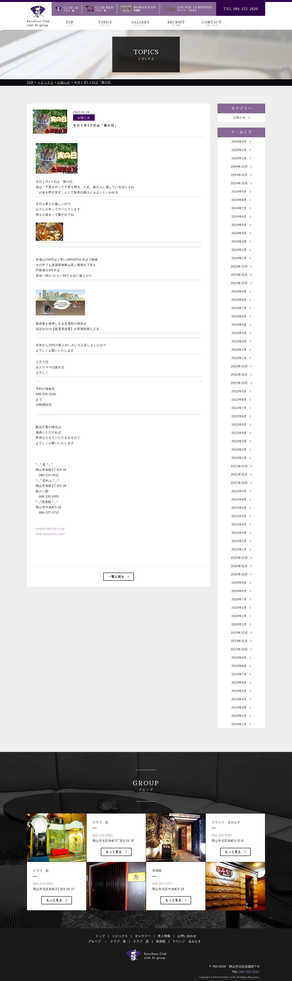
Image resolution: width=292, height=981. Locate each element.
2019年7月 (239, 674)
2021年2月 (239, 541)
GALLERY (140, 23)
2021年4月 (239, 524)
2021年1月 (239, 549)
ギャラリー (143, 935)
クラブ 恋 (141, 941)
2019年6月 (239, 682)
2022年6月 (239, 416)
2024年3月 (239, 241)
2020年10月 (239, 574)
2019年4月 (239, 699)
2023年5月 (239, 324)
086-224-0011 (43, 883)
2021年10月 (239, 482)
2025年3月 (239, 141)
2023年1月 (239, 358)
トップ (100, 935)
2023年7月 (239, 308)
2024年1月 (239, 258)
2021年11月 (239, 474)
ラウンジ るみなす (186, 941)
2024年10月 (239, 183)
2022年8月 (239, 399)
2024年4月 (239, 233)
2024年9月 (239, 191)
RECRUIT (176, 23)
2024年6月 (239, 216)
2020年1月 (239, 624)
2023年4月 (239, 333)
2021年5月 (239, 516)
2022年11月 (239, 374)
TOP (69, 23)
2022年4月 (239, 433)
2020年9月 (239, 582)
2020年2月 (239, 616)
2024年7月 (239, 208)
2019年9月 (239, 657)
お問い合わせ (186, 935)
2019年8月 (239, 666)
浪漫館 (160, 941)
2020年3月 (239, 607)
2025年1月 (239, 158)
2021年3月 (239, 532)
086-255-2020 (249, 971)
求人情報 (164, 935)
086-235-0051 (103, 835)
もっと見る (54, 900)
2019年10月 (239, 649)
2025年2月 (239, 150)
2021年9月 (239, 491)
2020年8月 (239, 591)
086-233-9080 (222, 835)
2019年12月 (239, 632)
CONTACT (211, 23)
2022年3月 (239, 441)
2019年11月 (239, 641)
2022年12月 (239, 366)
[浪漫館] (138, 8)
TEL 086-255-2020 (240, 9)
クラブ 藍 (118, 941)
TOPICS (105, 23)
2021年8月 (239, 499)
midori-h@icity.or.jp (50, 528)
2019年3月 (239, 707)
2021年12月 (239, 466)
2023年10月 (239, 283)
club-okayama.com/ (50, 534)
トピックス (120, 935)
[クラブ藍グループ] (38, 24)
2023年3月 (239, 341)
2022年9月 (239, 391)
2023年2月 (239, 349)
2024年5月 (239, 224)
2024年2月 (239, 249)
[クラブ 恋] (99, 8)
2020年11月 (239, 566)
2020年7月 (239, 599)
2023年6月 (239, 316)
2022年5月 (239, 424)
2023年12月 (239, 266)
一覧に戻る (116, 576)
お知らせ (239, 117)
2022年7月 (239, 408)
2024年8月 (239, 200)
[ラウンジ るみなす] (188, 8)
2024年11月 (239, 175)
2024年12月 (239, 166)
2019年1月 (239, 724)
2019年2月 (239, 715)
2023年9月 (239, 291)
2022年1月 (239, 457)
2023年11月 (239, 274)
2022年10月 (239, 383)
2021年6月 (239, 507)
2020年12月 (239, 557)
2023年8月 (239, 299)
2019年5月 (239, 691)
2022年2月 (239, 449)
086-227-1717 (162, 883)
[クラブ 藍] (67, 8)
